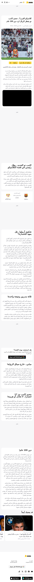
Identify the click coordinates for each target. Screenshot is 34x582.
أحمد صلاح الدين (27, 25)
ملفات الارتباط (14, 560)
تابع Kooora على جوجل (15, 357)
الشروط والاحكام (13, 562)
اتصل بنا (31, 560)
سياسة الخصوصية (29, 562)
